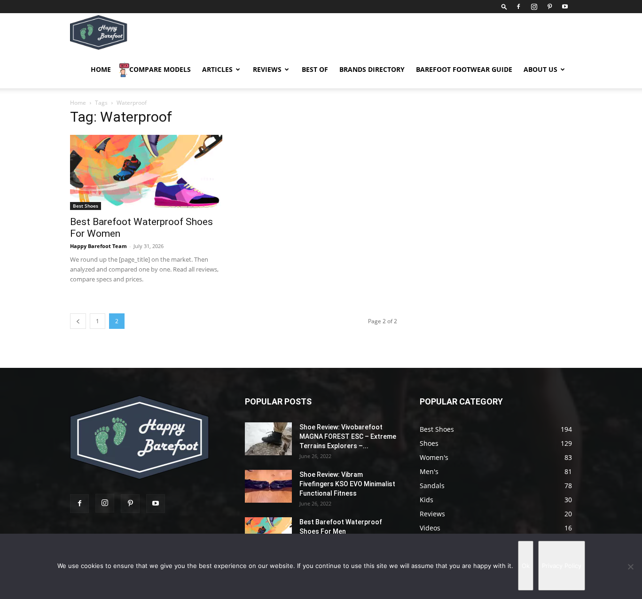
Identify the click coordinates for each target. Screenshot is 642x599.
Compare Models (160, 69)
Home (101, 69)
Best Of (315, 69)
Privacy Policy (561, 565)
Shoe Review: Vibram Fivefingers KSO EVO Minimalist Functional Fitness (347, 484)
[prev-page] (78, 321)
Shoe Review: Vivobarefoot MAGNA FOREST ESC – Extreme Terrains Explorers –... (347, 436)
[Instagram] (534, 6)
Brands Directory (372, 69)
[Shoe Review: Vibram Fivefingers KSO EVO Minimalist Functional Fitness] (268, 486)
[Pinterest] (549, 6)
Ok (526, 565)
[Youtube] (565, 6)
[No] (630, 566)
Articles (217, 69)
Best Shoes (85, 205)
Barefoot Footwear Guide (464, 69)
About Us (540, 69)
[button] (504, 6)
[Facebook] (518, 6)
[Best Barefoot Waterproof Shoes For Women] (146, 172)
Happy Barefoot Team (98, 245)
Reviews (267, 69)
